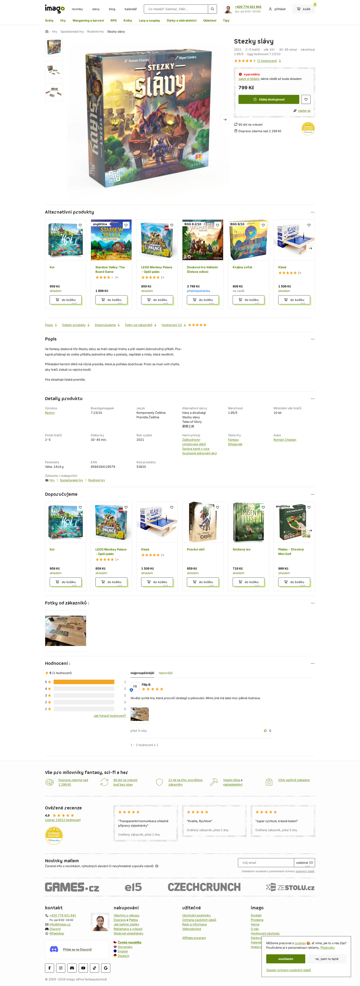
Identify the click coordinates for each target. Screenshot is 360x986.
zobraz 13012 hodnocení (63, 820)
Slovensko (125, 947)
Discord (55, 929)
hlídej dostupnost (272, 99)
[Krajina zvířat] (248, 264)
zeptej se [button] (304, 110)
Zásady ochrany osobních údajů (288, 970)
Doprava (120, 920)
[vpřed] (225, 119)
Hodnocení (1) (172, 325)
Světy (49, 20)
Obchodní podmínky (196, 915)
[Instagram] (60, 968)
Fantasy (233, 440)
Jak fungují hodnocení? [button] (110, 716)
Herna (255, 924)
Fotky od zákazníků (138, 325)
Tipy (226, 20)
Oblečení (209, 20)
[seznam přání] (306, 99)
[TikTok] (94, 968)
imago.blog (259, 947)
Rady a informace (194, 924)
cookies (300, 943)
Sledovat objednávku (128, 933)
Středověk (235, 444)
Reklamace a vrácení (128, 929)
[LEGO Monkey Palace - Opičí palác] (157, 264)
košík (309, 7)
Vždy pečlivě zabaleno (294, 780)
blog (112, 9)
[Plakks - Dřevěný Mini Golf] (294, 546)
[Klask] (294, 264)
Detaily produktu (74, 325)
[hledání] (212, 8)
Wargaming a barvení (88, 20)
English (123, 951)
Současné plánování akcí (199, 453)
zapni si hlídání (248, 79)
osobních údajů (305, 871)
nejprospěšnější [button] (142, 673)
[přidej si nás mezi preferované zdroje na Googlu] (105, 968)
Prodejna (257, 920)
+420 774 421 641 (248, 7)
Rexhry (50, 413)
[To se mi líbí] (266, 731)
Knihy (128, 20)
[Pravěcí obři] (202, 546)
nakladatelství (232, 784)
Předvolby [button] (327, 947)
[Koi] (65, 264)
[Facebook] (49, 968)
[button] (180, 212)
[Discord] (72, 968)
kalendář (131, 9)
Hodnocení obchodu (265, 933)
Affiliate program (194, 938)
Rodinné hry (95, 31)
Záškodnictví (191, 440)
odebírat (302, 863)
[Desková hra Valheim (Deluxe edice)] (202, 264)
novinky (77, 9)
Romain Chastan (285, 440)
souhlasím (285, 959)
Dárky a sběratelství (181, 20)
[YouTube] (83, 968)
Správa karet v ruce (195, 449)
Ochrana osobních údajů (199, 920)
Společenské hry (72, 31)
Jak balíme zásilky (126, 924)
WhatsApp (57, 933)
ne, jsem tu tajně (326, 959)
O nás (255, 929)
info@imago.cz (60, 924)
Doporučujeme (105, 325)
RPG (114, 20)
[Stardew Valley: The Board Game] (111, 264)
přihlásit (280, 9)
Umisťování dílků (194, 444)
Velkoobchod (191, 929)
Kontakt (256, 915)
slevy (96, 9)
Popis (49, 325)
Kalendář (257, 942)
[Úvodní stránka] (47, 31)
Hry (63, 20)
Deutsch (123, 956)
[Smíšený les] (248, 546)
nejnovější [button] (166, 673)
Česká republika (129, 942)
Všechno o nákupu (126, 915)
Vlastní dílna (231, 780)
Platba (133, 920)
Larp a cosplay (149, 20)
